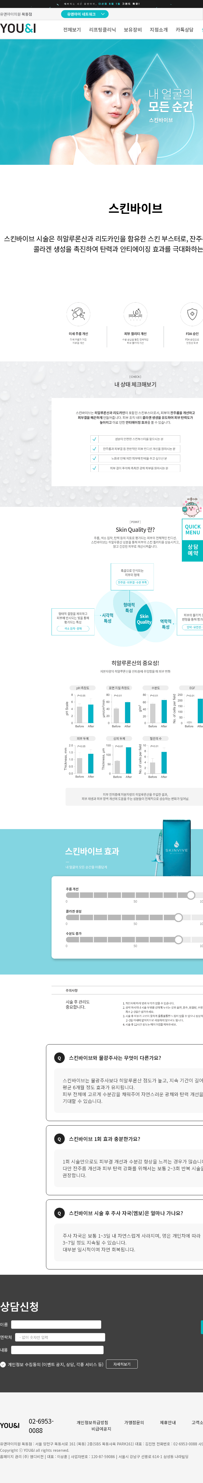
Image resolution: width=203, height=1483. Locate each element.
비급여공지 (101, 1429)
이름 (4, 1324)
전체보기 (72, 29)
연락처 (6, 1337)
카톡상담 (185, 29)
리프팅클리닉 (102, 29)
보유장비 (133, 29)
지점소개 (159, 29)
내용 (4, 1350)
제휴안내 (168, 1422)
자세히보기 (122, 1364)
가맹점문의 (134, 1422)
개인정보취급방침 (92, 1422)
